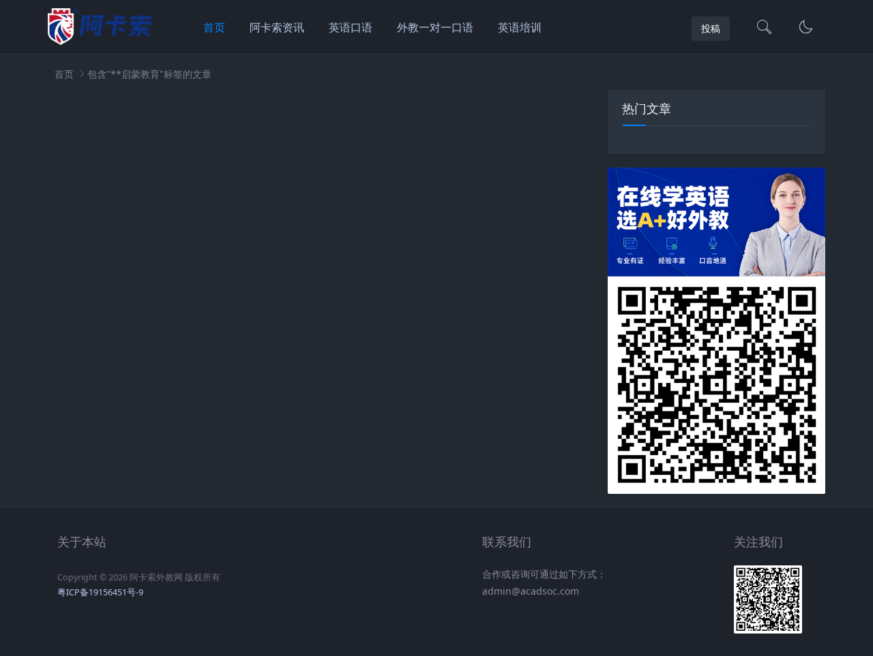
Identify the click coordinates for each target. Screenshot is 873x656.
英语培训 (520, 27)
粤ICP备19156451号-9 (100, 592)
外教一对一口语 (435, 27)
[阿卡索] (100, 41)
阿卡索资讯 (277, 27)
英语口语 (350, 27)
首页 (214, 27)
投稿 (710, 28)
